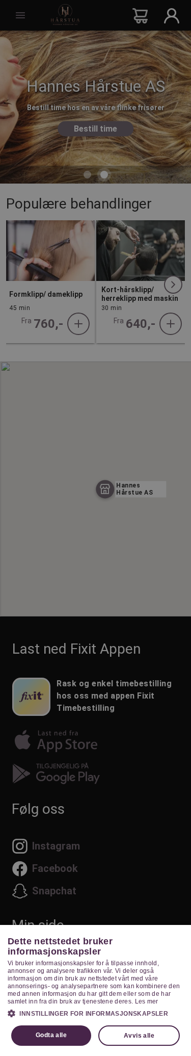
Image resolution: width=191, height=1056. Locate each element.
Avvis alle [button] (139, 1035)
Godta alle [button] (51, 1035)
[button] (95, 1013)
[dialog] (95, 990)
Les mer (146, 1001)
